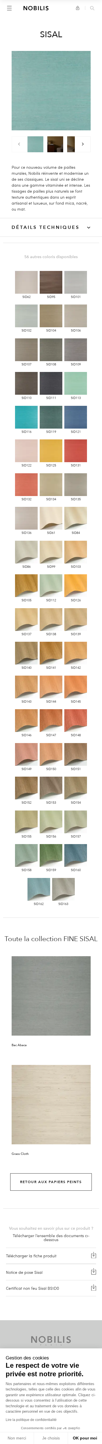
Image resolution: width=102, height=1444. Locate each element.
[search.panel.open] (92, 8)
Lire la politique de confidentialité (31, 1420)
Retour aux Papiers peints (51, 1182)
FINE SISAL (80, 939)
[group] (35, 144)
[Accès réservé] (77, 8)
